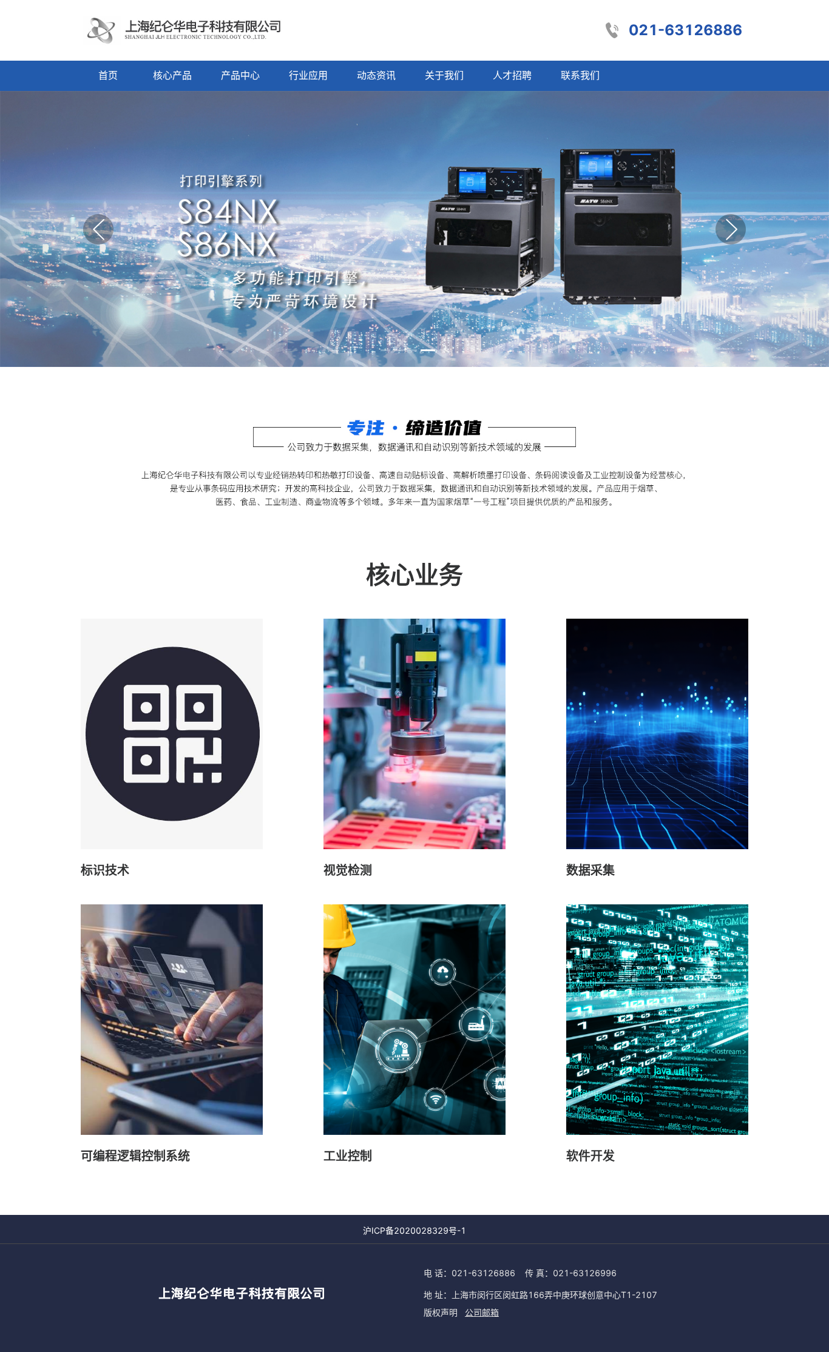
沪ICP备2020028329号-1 (414, 1230)
